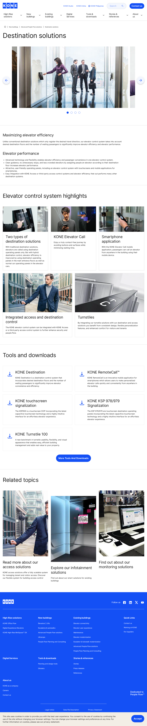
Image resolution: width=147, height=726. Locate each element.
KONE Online (81, 6)
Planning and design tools (47, 664)
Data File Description (71, 710)
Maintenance (78, 632)
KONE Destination (30, 372)
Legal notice (49, 710)
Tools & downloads (47, 658)
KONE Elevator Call (69, 237)
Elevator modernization (82, 637)
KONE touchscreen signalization (31, 403)
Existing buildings (82, 618)
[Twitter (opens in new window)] (136, 602)
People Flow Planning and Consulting (52, 642)
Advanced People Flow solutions (31, 27)
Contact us (7, 695)
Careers (6, 690)
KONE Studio (68, 6)
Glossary (41, 668)
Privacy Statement (95, 710)
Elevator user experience (83, 628)
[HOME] (5, 26)
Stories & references (83, 658)
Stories (76, 664)
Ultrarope (41, 637)
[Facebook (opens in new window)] (124, 602)
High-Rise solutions (12, 618)
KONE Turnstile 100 (31, 434)
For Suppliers (129, 632)
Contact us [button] (136, 6)
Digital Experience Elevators (13, 628)
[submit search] (122, 6)
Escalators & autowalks (46, 628)
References (78, 673)
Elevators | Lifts (44, 623)
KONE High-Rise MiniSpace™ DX (15, 632)
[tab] (68, 113)
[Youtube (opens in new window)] (142, 602)
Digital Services (10, 658)
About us (7, 680)
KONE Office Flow (9, 623)
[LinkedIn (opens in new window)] (130, 602)
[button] (13, 15)
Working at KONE (130, 627)
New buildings (13, 27)
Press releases (79, 668)
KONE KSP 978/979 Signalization (103, 403)
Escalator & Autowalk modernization (87, 642)
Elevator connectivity (81, 623)
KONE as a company (10, 686)
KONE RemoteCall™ (103, 372)
